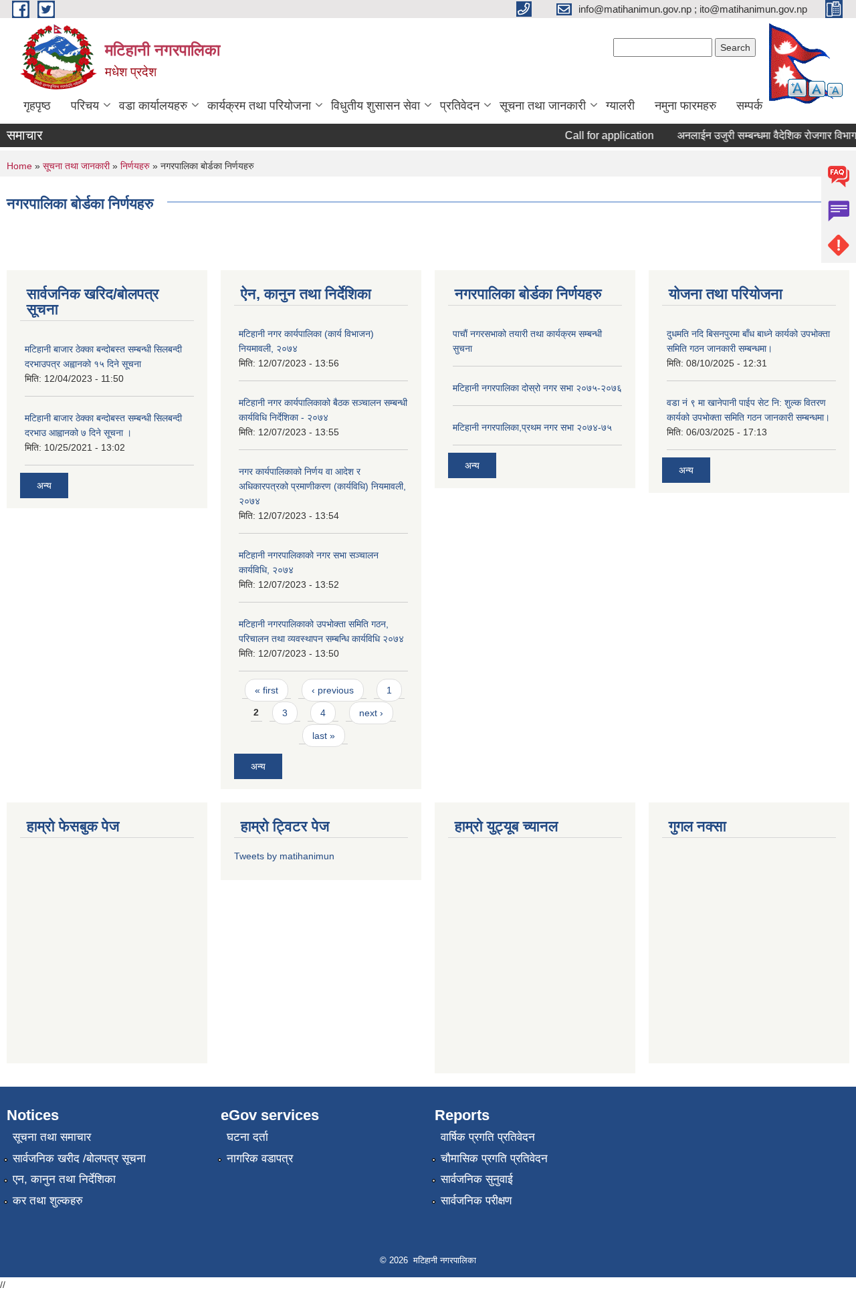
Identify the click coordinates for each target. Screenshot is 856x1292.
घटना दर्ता (247, 1137)
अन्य (44, 485)
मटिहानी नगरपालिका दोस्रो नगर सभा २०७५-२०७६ (537, 388)
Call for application (599, 135)
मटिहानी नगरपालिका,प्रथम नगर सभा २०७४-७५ (532, 427)
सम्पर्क (749, 105)
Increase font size (797, 88)
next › (371, 713)
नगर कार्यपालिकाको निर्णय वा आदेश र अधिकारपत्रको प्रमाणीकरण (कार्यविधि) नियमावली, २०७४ (322, 486)
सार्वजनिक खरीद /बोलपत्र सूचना (79, 1158)
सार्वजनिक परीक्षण (476, 1200)
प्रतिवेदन (459, 105)
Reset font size (817, 89)
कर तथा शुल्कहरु (48, 1200)
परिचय (85, 105)
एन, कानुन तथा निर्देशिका (64, 1179)
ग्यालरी (620, 105)
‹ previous (333, 690)
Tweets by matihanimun (284, 856)
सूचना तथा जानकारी (543, 105)
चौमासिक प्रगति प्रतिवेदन (494, 1158)
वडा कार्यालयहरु (153, 105)
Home (19, 165)
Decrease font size (835, 90)
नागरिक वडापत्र (260, 1158)
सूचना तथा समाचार (52, 1137)
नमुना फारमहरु (685, 105)
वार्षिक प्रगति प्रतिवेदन (488, 1137)
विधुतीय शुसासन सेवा (375, 105)
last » (323, 735)
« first (266, 690)
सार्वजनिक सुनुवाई (477, 1179)
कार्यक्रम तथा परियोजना (259, 105)
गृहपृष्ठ (37, 105)
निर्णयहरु (135, 165)
